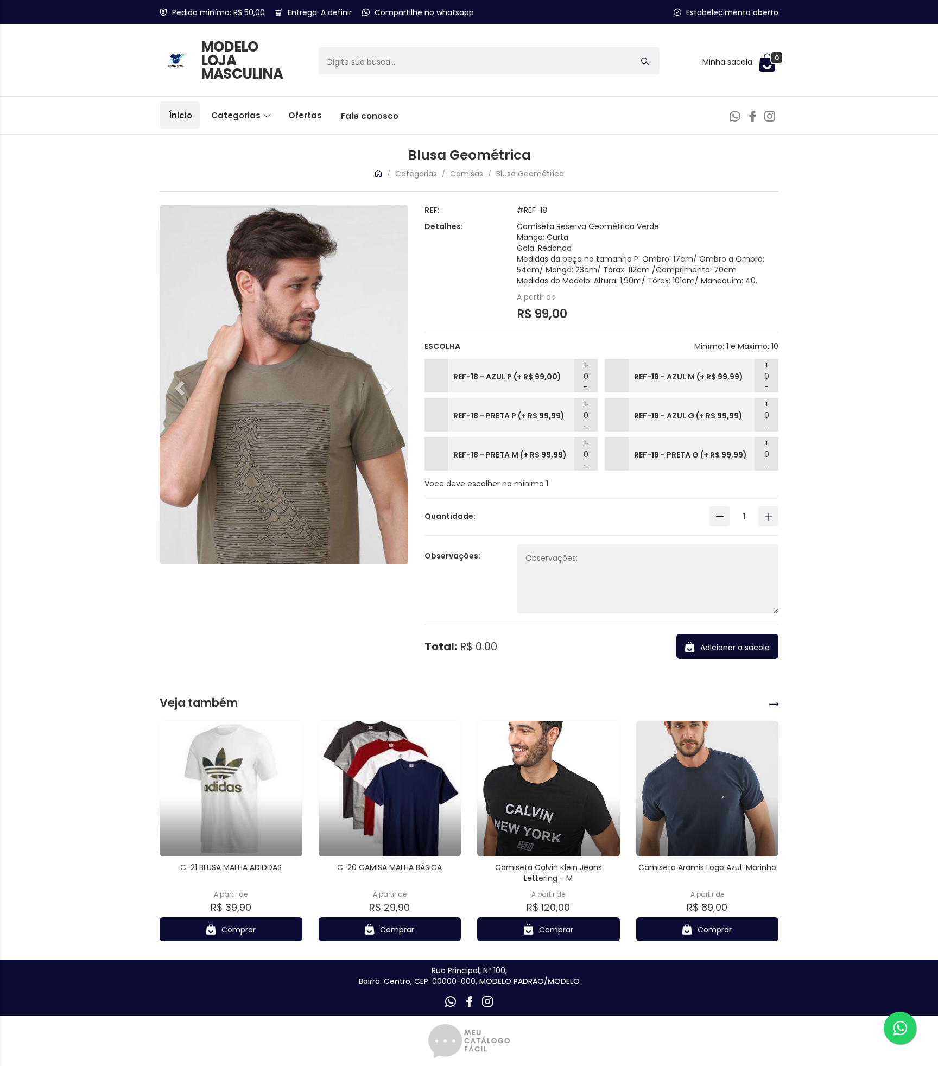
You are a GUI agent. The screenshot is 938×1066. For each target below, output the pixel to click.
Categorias (237, 115)
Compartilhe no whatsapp (424, 12)
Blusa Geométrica (530, 173)
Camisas (466, 173)
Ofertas (305, 115)
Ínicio (180, 115)
